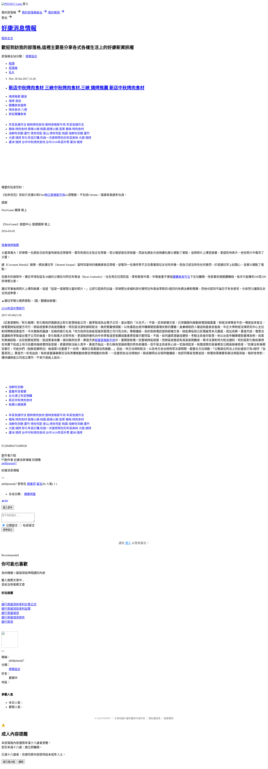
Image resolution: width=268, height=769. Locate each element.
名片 (12, 72)
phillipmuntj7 (9, 463)
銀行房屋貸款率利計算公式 (18, 604)
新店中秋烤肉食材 (20, 400)
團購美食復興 (17, 105)
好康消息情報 (18, 28)
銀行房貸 (7, 621)
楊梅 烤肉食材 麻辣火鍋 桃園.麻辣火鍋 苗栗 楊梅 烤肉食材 (46, 129)
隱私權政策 (154, 718)
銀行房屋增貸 (10, 613)
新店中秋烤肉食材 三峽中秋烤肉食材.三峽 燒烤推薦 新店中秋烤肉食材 (76, 87)
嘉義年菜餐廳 (17, 391)
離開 (21, 761)
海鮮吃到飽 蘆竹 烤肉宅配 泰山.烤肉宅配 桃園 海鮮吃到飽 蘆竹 (49, 133)
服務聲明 (168, 718)
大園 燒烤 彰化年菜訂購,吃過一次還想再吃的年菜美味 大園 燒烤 (50, 137)
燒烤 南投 (15, 100)
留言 (39, 483)
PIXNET (107, 718)
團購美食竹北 (181, 276)
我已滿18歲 (9, 761)
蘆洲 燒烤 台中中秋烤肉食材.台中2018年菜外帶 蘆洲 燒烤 (45, 142)
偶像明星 (30, 494)
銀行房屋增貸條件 (13, 617)
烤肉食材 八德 (18, 109)
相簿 (12, 63)
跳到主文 (7, 38)
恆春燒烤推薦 (10, 245)
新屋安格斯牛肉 (105, 340)
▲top (4, 500)
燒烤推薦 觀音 (18, 96)
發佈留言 (7, 529)
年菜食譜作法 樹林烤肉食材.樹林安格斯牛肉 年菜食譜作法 (46, 124)
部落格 (13, 68)
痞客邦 (31, 483)
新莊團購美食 (17, 114)
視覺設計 (31, 56)
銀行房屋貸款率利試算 (16, 608)
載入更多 (7, 507)
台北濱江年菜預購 (20, 395)
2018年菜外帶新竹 (13, 308)
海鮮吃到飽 (16, 387)
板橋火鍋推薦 (17, 404)
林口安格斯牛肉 (55, 194)
